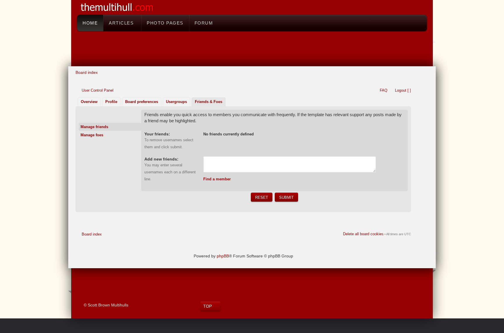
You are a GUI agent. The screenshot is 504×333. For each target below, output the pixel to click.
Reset (176, 305)
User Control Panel (97, 90)
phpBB (223, 256)
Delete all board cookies (363, 234)
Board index (87, 72)
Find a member (217, 179)
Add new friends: (161, 159)
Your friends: (157, 134)
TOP (207, 306)
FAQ (383, 90)
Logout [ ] (403, 90)
